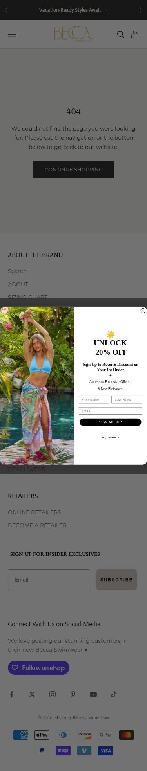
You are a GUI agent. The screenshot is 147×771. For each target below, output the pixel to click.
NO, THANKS (110, 437)
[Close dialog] (143, 310)
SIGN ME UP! (110, 422)
